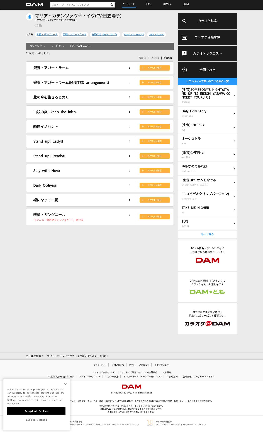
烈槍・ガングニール (47, 34)
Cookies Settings (36, 420)
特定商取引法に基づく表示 (61, 377)
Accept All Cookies (36, 411)
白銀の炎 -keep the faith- (105, 34)
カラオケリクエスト (207, 53)
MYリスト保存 (155, 68)
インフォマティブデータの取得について (142, 377)
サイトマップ (100, 365)
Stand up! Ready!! (134, 34)
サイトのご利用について (104, 372)
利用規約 (166, 372)
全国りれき (207, 69)
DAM (131, 365)
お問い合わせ (117, 365)
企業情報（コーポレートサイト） (199, 377)
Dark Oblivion (156, 34)
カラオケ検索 (207, 21)
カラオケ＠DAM (161, 365)
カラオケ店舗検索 (207, 37)
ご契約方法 (172, 377)
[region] (36, 404)
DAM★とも (144, 365)
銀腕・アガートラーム (74, 34)
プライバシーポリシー (90, 377)
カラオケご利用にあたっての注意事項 (139, 372)
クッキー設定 (112, 377)
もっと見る (207, 234)
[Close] (65, 384)
